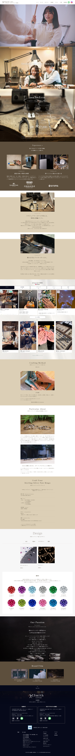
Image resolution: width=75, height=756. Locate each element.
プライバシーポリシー (47, 744)
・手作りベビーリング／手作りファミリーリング (31, 741)
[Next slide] (73, 68)
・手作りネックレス (26, 744)
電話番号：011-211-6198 (43, 720)
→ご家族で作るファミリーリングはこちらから (28, 525)
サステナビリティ (46, 746)
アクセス (56, 2)
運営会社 (44, 743)
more (21, 567)
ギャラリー (47, 2)
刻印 (49, 541)
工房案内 (51, 2)
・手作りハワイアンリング (27, 742)
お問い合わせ (45, 741)
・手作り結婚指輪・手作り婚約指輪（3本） (30, 734)
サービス (41, 2)
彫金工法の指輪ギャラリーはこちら (37, 402)
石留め (33, 541)
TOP (18, 732)
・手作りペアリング (26, 738)
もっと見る (37, 317)
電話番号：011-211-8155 (15, 720)
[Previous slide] (2, 68)
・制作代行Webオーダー (26, 740)
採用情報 (65, 2)
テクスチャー (41, 541)
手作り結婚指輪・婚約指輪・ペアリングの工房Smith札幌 (36, 752)
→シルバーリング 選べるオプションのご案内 (28, 524)
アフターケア (45, 736)
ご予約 (61, 2)
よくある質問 (45, 735)
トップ (37, 2)
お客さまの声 (45, 738)
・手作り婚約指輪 (25, 737)
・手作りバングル (25, 745)
